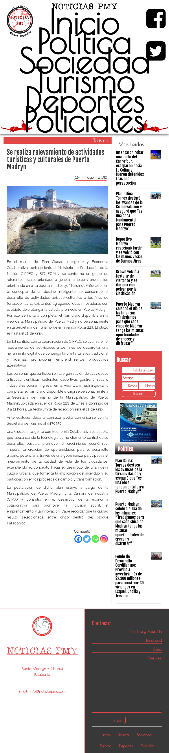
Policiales (84, 119)
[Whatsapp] (95, 539)
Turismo (84, 79)
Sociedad (84, 60)
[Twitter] (87, 539)
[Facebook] (78, 539)
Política (84, 40)
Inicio (85, 20)
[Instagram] (104, 539)
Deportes (85, 99)
